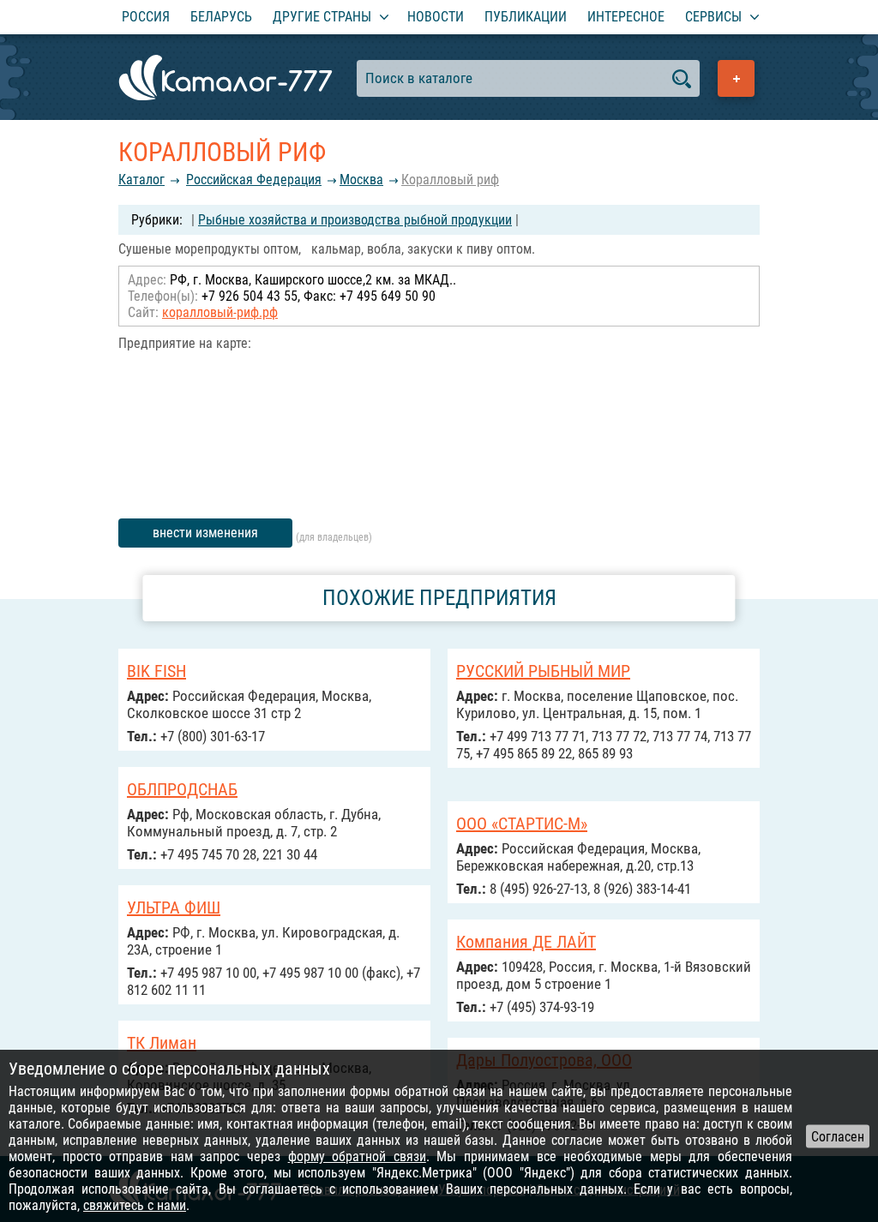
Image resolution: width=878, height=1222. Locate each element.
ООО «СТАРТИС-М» (521, 823)
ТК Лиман (161, 1043)
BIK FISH (156, 671)
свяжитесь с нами (134, 1205)
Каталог (141, 179)
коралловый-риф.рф (220, 312)
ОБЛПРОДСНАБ (182, 789)
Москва (361, 179)
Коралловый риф (450, 179)
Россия (146, 17)
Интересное (626, 17)
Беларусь (221, 17)
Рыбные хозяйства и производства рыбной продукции (355, 220)
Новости (435, 17)
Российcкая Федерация (254, 179)
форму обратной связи (357, 1156)
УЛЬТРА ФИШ (173, 907)
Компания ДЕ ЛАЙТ (526, 941)
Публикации (525, 17)
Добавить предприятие (736, 78)
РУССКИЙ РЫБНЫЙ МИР (543, 671)
